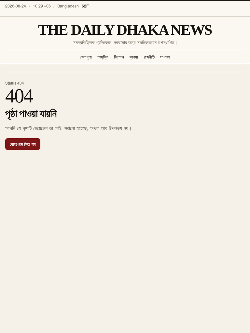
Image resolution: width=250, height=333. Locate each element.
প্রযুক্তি (102, 57)
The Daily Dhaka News (125, 30)
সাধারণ (165, 57)
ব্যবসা (134, 57)
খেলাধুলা (86, 57)
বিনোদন (119, 57)
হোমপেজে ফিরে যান (23, 144)
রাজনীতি (149, 57)
